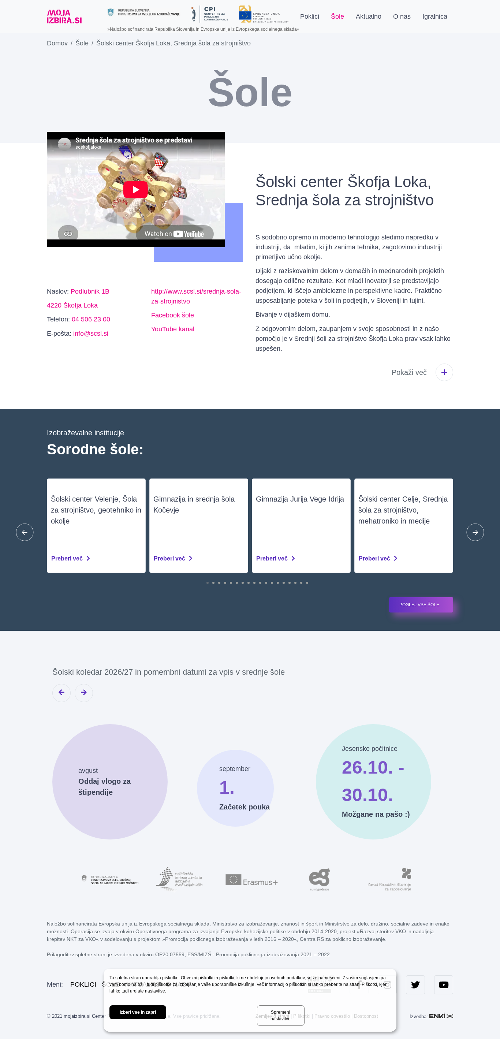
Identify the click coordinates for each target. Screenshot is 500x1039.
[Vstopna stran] (64, 16)
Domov (57, 43)
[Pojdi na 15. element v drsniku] (289, 583)
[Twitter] (415, 984)
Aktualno (368, 16)
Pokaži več (409, 372)
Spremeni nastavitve (280, 1015)
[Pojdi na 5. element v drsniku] (231, 583)
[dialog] (250, 1000)
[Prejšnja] (25, 532)
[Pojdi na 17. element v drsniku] (301, 583)
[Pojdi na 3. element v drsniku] (219, 583)
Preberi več (67, 558)
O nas (402, 16)
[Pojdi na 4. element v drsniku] (225, 583)
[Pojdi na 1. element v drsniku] (207, 583)
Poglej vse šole (419, 604)
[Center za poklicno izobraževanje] (209, 14)
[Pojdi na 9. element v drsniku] (254, 583)
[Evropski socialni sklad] (263, 11)
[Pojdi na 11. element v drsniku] (266, 583)
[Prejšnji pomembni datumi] (61, 693)
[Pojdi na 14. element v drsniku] (284, 583)
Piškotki (369, 984)
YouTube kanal (172, 329)
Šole (337, 16)
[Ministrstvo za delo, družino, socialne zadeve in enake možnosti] (111, 879)
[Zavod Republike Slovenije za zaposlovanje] (389, 879)
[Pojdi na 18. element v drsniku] (307, 583)
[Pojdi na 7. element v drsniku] (243, 583)
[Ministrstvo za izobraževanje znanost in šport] (143, 12)
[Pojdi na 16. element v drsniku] (295, 583)
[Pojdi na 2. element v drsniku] (213, 583)
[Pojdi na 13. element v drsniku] (278, 583)
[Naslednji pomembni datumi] (84, 693)
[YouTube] (443, 984)
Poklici (309, 16)
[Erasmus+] (250, 879)
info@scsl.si (90, 333)
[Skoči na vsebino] (93, 16)
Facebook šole (172, 315)
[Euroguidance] (319, 879)
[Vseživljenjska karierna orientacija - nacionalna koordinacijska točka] (180, 879)
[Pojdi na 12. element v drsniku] (272, 583)
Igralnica (434, 16)
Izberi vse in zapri (138, 1012)
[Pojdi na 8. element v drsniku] (248, 583)
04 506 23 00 (91, 319)
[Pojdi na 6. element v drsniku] (237, 583)
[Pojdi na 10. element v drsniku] (260, 583)
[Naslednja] (475, 532)
